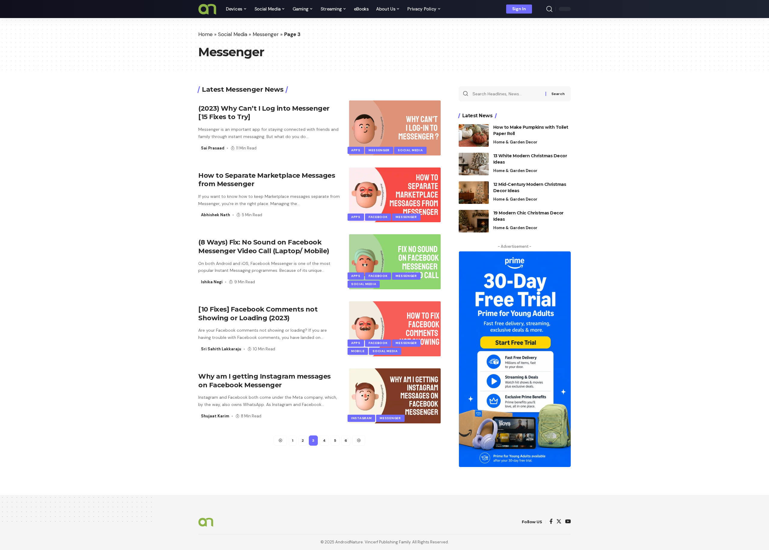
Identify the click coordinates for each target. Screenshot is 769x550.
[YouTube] (568, 522)
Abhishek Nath (215, 214)
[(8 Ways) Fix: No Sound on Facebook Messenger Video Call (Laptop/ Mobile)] (395, 261)
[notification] (540, 9)
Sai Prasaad (212, 148)
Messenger (266, 34)
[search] (549, 9)
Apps (355, 150)
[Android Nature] (207, 9)
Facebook (378, 217)
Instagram (361, 418)
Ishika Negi (212, 281)
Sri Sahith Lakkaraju (221, 349)
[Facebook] (551, 522)
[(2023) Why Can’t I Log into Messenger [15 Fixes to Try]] (395, 127)
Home (205, 34)
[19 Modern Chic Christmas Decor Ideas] (474, 221)
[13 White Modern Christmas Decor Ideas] (474, 164)
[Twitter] (558, 522)
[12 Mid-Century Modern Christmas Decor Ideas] (474, 192)
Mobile (357, 351)
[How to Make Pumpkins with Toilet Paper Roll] (474, 135)
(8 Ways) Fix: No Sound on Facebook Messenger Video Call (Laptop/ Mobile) (263, 246)
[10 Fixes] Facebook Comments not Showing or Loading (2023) (258, 313)
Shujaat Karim (215, 416)
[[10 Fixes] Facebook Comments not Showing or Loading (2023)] (395, 328)
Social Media (232, 34)
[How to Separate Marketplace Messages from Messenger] (395, 195)
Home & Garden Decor (515, 142)
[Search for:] (507, 93)
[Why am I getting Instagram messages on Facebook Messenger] (395, 395)
